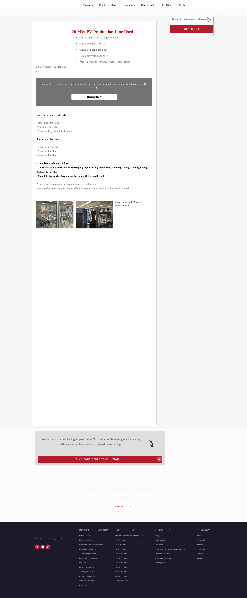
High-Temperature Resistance (91, 545)
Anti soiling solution (87, 554)
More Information (86, 581)
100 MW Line (121, 554)
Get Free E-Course (162, 554)
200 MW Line (121, 563)
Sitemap (200, 558)
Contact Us (201, 540)
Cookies (200, 554)
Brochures (83, 585)
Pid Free (82, 563)
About (199, 536)
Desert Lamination (86, 567)
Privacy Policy (202, 549)
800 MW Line (121, 576)
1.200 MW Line (121, 581)
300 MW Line (121, 567)
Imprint (200, 545)
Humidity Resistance (87, 549)
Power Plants (84, 536)
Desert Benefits (85, 540)
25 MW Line (120, 545)
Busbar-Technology (87, 576)
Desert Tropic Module (88, 558)
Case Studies (160, 540)
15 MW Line (120, 540)
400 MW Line (121, 572)
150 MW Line (121, 558)
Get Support (160, 563)
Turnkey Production (87, 572)
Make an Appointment (164, 558)
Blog (157, 536)
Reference (159, 545)
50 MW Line (120, 549)
